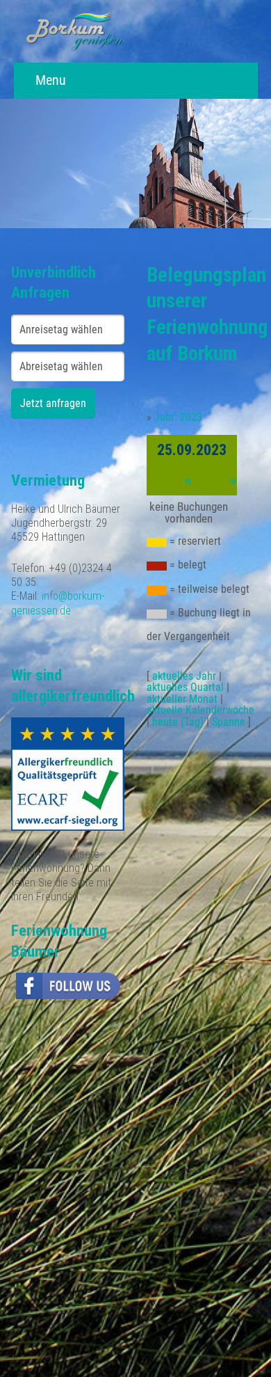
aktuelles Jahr (184, 676)
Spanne (228, 722)
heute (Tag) (178, 722)
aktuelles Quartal (185, 687)
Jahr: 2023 (178, 417)
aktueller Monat (182, 699)
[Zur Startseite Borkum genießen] (74, 31)
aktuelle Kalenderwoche (200, 710)
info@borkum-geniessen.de (57, 602)
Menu (49, 80)
